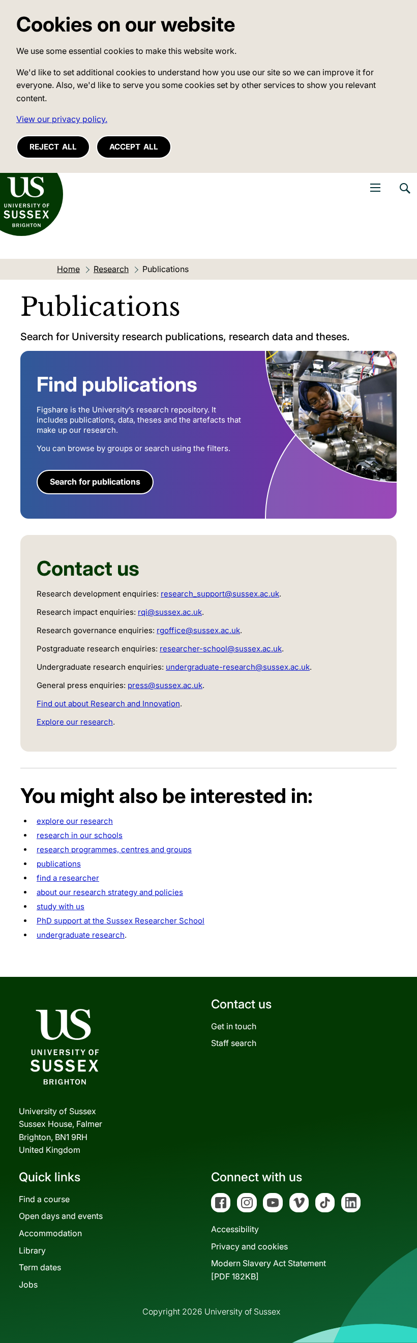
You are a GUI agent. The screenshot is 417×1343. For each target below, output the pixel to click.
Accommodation (50, 1233)
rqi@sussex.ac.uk (170, 612)
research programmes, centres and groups (114, 849)
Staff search (233, 1043)
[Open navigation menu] (375, 187)
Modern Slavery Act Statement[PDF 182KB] (268, 1269)
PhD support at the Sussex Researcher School (120, 921)
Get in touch (233, 1026)
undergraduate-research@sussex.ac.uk (238, 667)
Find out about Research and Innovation (108, 703)
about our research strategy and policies (110, 892)
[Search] (404, 196)
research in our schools (80, 835)
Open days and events (61, 1216)
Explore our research (75, 722)
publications (59, 864)
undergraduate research (81, 935)
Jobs (28, 1284)
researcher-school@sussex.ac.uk (221, 648)
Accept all (133, 147)
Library (32, 1250)
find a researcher (68, 878)
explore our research (75, 821)
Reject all (53, 147)
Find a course (44, 1199)
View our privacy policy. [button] (61, 119)
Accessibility (235, 1229)
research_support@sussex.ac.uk (220, 594)
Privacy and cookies (249, 1246)
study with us (60, 906)
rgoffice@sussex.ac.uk (198, 630)
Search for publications (95, 481)
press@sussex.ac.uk (165, 685)
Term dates (40, 1267)
